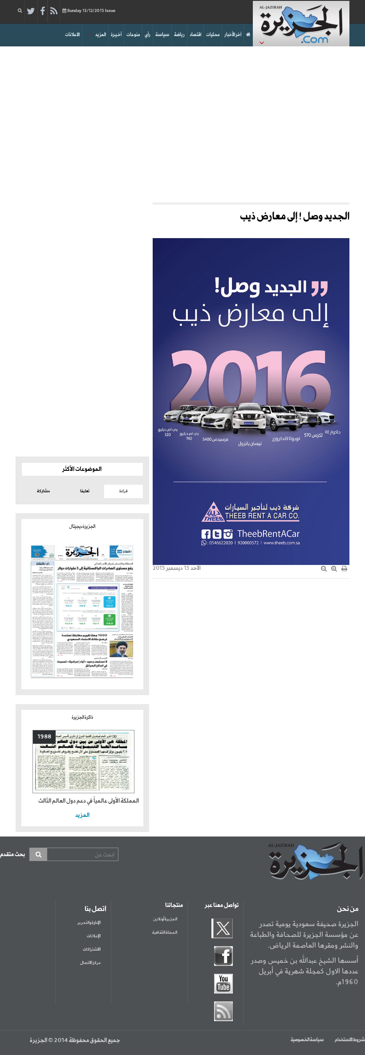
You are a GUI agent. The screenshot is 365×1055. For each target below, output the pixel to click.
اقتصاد (195, 35)
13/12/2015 (91, 11)
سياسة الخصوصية (307, 1040)
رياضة (179, 35)
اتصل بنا (95, 909)
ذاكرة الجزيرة (82, 717)
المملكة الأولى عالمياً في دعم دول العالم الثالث (88, 801)
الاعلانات (72, 35)
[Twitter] (30, 11)
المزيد (100, 35)
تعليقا (84, 491)
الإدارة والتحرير (89, 923)
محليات (212, 35)
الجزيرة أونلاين (165, 919)
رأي (147, 35)
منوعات (133, 35)
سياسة (162, 35)
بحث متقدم (12, 854)
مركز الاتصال (90, 963)
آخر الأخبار (232, 35)
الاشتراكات (92, 950)
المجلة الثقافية (164, 933)
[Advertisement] (182, 122)
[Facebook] (42, 11)
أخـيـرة (116, 35)
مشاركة (43, 491)
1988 (44, 737)
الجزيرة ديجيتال (82, 526)
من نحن (347, 909)
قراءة (123, 491)
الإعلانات (94, 936)
